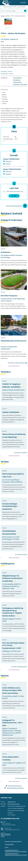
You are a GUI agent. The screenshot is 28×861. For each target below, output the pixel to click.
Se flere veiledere (21, 452)
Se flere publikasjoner (20, 666)
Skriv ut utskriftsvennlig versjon (14, 205)
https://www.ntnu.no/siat (14, 804)
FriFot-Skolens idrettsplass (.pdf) (14, 191)
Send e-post (9, 161)
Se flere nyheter (22, 778)
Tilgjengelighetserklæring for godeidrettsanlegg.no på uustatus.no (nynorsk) (16, 854)
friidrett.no (8, 174)
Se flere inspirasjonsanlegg (18, 363)
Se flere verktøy (22, 554)
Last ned (14, 195)
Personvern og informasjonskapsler (13, 841)
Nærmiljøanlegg (17, 77)
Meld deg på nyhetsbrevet (15, 785)
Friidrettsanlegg (17, 82)
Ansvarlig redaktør (9, 844)
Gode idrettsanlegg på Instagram (15, 788)
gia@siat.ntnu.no (11, 801)
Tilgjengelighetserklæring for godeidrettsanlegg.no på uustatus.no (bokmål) (15, 850)
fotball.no (8, 163)
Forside (3, 16)
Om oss (6, 847)
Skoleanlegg (16, 84)
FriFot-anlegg (23, 84)
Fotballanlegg (16, 80)
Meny (24, 2)
